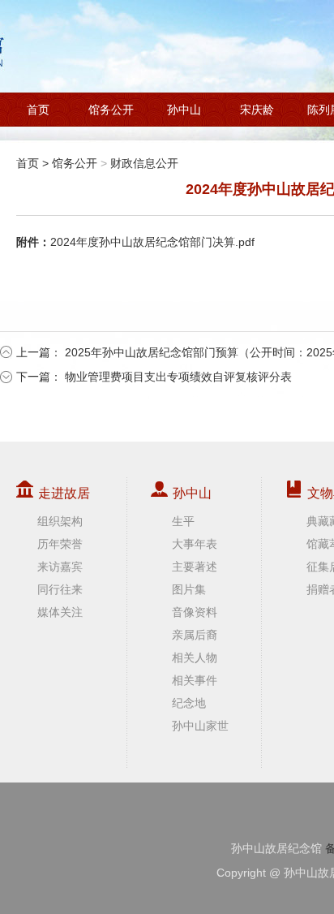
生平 (183, 521)
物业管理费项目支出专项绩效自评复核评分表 (178, 376)
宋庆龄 (257, 109)
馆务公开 (111, 109)
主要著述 (194, 566)
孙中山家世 (200, 725)
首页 (38, 109)
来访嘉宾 (60, 566)
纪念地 (189, 702)
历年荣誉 (60, 543)
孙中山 (184, 109)
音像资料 (194, 612)
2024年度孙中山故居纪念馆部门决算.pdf (152, 241)
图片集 (189, 589)
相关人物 (194, 657)
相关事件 (194, 680)
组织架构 (60, 521)
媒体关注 (60, 612)
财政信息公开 (144, 163)
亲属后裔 (194, 634)
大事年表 (194, 543)
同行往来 (60, 589)
